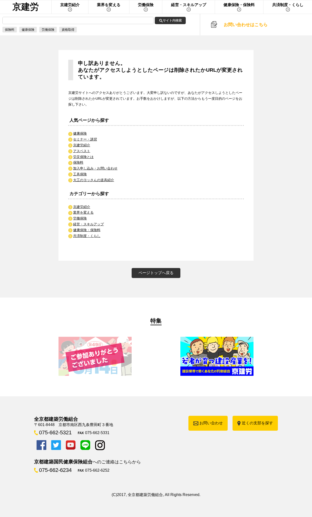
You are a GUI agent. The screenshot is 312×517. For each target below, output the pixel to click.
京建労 (25, 7)
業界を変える (83, 212)
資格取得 (68, 29)
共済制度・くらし (86, 236)
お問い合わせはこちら (246, 24)
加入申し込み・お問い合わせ (95, 168)
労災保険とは (83, 157)
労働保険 (48, 29)
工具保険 (80, 174)
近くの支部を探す (257, 423)
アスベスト (81, 151)
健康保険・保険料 (86, 230)
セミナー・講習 (85, 139)
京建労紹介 (81, 145)
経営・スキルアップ (88, 224)
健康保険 (28, 29)
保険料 (9, 29)
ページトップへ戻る (156, 273)
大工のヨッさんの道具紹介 (93, 180)
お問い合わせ (211, 423)
